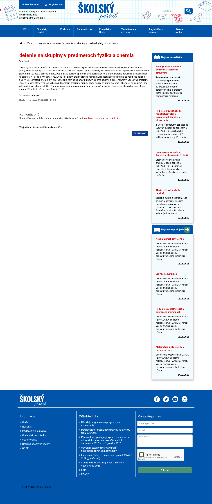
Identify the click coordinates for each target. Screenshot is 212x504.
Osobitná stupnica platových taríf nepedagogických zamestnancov (99, 449)
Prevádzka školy (105, 31)
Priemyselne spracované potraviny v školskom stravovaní (168, 69)
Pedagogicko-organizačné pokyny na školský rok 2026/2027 (105, 431)
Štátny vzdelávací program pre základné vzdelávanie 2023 (102, 464)
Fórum (26, 29)
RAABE (85, 474)
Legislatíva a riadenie (49, 43)
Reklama (27, 426)
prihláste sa (91, 118)
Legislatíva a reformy (156, 31)
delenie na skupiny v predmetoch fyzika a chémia (91, 43)
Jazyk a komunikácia (166, 274)
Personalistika (84, 29)
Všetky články (29, 439)
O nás (25, 422)
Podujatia (65, 29)
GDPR (25, 448)
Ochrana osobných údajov (36, 444)
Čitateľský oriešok (42, 31)
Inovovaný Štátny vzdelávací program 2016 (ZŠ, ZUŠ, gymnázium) (107, 457)
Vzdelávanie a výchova (128, 31)
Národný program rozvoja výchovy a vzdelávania (100, 424)
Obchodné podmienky (34, 435)
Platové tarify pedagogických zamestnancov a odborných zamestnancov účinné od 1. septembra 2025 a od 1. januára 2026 (106, 440)
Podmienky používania (34, 431)
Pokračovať (140, 133)
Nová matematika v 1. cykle (170, 239)
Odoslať (165, 470)
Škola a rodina (179, 31)
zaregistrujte (113, 118)
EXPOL (85, 470)
